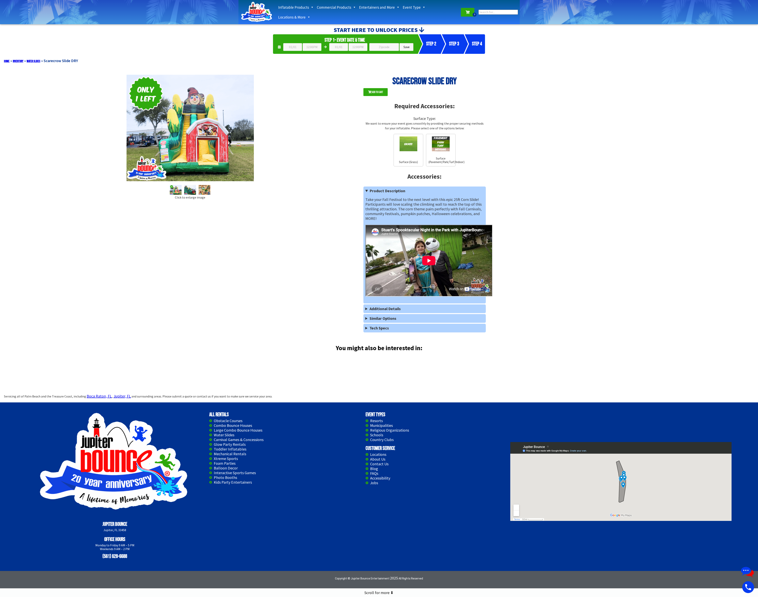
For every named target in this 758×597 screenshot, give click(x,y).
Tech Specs (379, 328)
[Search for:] (498, 12)
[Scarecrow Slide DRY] (176, 190)
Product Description (387, 190)
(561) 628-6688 (114, 556)
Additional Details (385, 308)
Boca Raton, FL (99, 396)
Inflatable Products (293, 7)
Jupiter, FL (122, 396)
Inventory (18, 61)
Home (6, 61)
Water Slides (33, 61)
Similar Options (383, 318)
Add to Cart (377, 92)
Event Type (412, 7)
